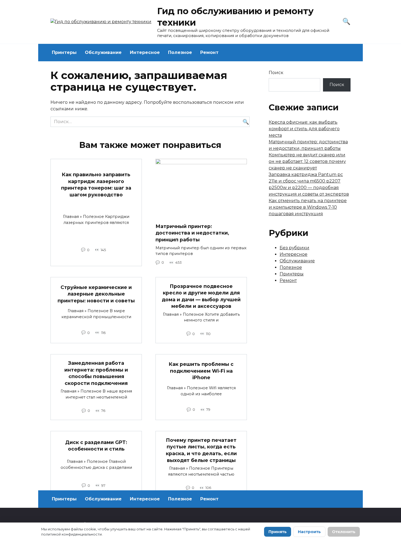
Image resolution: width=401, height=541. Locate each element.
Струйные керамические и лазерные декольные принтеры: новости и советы (96, 293)
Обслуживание (103, 52)
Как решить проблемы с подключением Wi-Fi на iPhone (201, 370)
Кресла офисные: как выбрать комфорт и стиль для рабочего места (304, 129)
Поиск (276, 72)
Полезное (180, 52)
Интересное (145, 52)
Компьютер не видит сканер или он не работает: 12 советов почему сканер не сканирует (307, 161)
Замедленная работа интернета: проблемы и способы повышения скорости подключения (96, 373)
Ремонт (209, 52)
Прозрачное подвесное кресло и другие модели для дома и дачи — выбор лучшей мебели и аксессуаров (201, 296)
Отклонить (343, 531)
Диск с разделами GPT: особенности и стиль (96, 445)
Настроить (309, 531)
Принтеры (64, 52)
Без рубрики (294, 247)
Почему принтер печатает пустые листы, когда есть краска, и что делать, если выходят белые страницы (201, 450)
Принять (277, 531)
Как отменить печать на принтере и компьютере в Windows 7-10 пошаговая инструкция (308, 207)
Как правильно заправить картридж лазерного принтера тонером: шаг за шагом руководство (96, 184)
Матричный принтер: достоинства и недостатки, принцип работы (192, 232)
